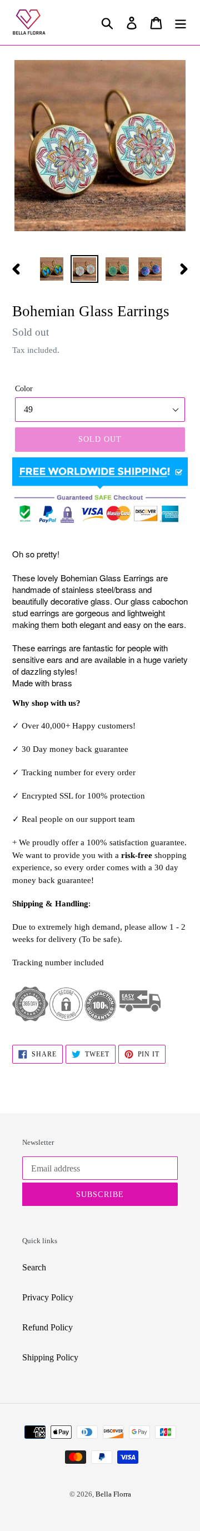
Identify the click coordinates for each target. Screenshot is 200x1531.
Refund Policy (47, 1327)
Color (24, 389)
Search (34, 1267)
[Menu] (180, 22)
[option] (51, 269)
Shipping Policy (50, 1357)
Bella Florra (113, 1494)
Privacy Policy (47, 1297)
